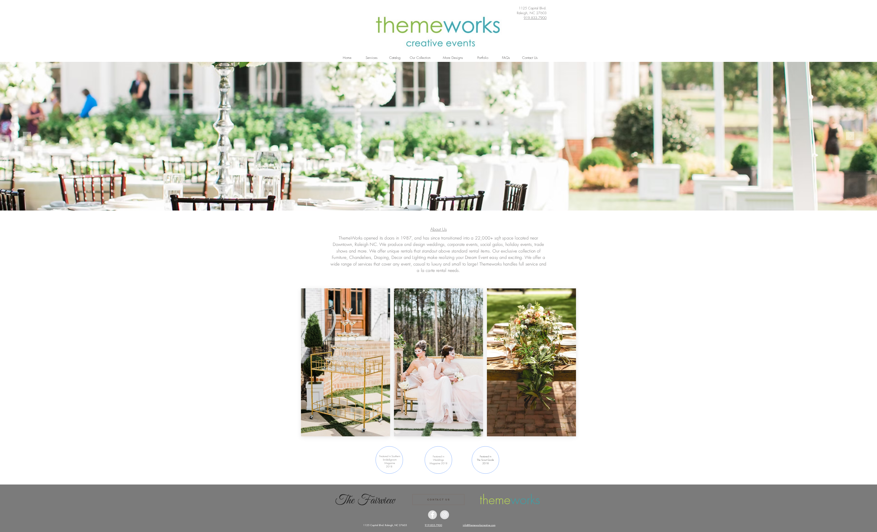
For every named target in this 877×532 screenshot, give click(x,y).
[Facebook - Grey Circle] (432, 514)
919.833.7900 (535, 18)
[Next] (850, 136)
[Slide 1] (432, 199)
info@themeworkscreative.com (479, 525)
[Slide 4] (444, 199)
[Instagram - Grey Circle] (444, 514)
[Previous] (27, 136)
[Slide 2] (436, 199)
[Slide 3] (440, 199)
